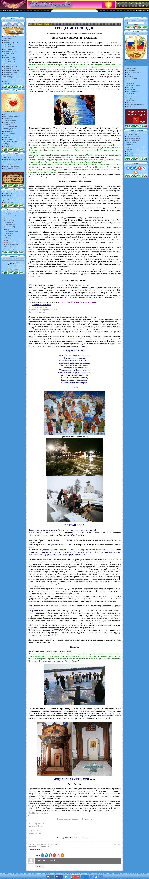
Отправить (40, 866)
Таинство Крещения (41, 304)
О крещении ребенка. (38, 307)
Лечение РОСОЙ (50, 635)
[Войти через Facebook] (50, 855)
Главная (3, 10)
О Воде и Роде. (35, 831)
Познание (6, 213)
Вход (16, 10)
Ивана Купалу (60, 606)
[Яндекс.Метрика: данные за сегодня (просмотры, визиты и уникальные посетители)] (13, 269)
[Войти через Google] (58, 855)
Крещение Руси (35, 826)
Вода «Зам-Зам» (35, 833)
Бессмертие (7, 235)
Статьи (36, 20)
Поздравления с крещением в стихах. (45, 309)
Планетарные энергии (10, 231)
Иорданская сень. (40, 813)
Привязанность (8, 224)
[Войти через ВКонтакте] (46, 855)
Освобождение (8, 227)
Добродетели (7, 218)
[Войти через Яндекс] (54, 855)
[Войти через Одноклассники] (62, 855)
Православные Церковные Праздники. (74, 819)
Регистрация (10, 10)
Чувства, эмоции (9, 215)
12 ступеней (7, 222)
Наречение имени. (36, 312)
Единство (6, 240)
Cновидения (7, 233)
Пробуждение (8, 238)
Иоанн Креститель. (37, 823)
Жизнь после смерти (10, 244)
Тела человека (8, 220)
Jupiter (48, 844)
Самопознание (44, 20)
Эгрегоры (6, 246)
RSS (146, 5)
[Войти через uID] (42, 855)
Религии (6, 242)
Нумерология (8, 249)
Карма (5, 229)
